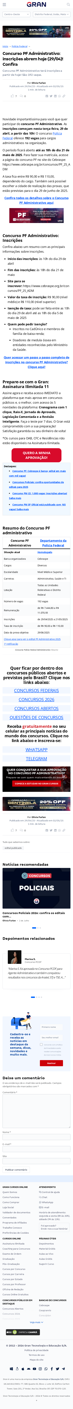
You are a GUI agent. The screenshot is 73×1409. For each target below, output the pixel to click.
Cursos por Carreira (13, 1274)
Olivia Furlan (39, 83)
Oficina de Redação (13, 1289)
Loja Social (8, 1207)
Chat (44, 1197)
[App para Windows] (11, 1369)
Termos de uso (36, 1355)
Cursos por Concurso (14, 1269)
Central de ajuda (50, 1192)
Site (5, 1156)
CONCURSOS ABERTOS (36, 708)
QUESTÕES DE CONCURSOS (36, 717)
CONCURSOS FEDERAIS (36, 690)
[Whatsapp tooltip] (46, 1369)
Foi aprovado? (54, 1227)
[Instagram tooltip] (40, 1369)
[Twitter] (57, 1369)
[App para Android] (28, 1369)
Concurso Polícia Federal (44, 46)
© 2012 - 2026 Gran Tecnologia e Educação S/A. (36, 1345)
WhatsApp (47, 1202)
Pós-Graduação (11, 1264)
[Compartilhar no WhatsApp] (59, 96)
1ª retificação (11, 643)
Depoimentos (46, 1243)
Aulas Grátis (45, 1259)
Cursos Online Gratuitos (16, 1294)
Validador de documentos (16, 1212)
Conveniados (9, 1217)
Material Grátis (47, 1249)
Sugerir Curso (46, 1264)
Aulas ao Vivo (46, 1254)
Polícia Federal (19, 46)
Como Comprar (11, 1202)
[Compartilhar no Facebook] (46, 96)
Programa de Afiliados (15, 1222)
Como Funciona (11, 1197)
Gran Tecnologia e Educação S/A (48, 1379)
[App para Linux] (17, 1369)
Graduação (9, 1259)
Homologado (45, 552)
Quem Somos (10, 1192)
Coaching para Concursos (16, 1249)
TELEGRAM (36, 758)
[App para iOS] (23, 1369)
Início (5, 46)
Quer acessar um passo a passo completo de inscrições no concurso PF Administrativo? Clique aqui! (36, 362)
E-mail (7, 1144)
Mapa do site (36, 1360)
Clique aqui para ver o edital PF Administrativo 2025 (32, 639)
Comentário (10, 1092)
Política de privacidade (36, 1350)
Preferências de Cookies (16, 1233)
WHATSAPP (37, 749)
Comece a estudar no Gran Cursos (36, 783)
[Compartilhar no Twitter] (50, 96)
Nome (7, 1132)
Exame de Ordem (12, 1254)
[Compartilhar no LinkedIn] (55, 96)
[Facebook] (51, 1369)
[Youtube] (34, 1369)
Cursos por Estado (13, 1279)
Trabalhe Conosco (12, 1227)
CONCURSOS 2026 (36, 699)
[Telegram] (63, 1369)
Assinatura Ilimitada (13, 1243)
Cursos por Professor (14, 1284)
